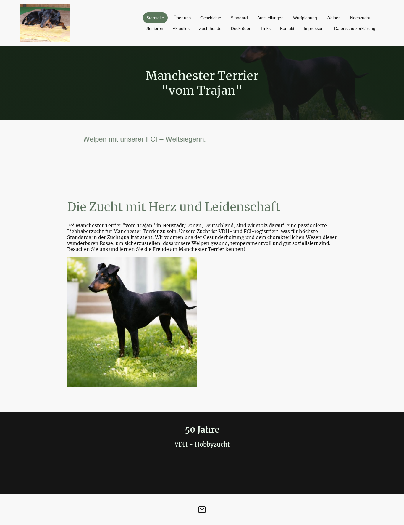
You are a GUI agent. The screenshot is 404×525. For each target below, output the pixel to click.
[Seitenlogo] (45, 23)
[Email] (202, 509)
